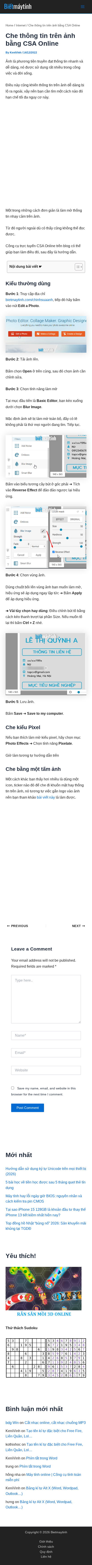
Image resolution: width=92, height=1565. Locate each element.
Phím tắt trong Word (41, 1458)
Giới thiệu (46, 1541)
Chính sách (46, 1546)
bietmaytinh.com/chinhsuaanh (29, 300)
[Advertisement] (46, 154)
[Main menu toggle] (82, 7)
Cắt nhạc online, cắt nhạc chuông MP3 (55, 1423)
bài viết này (46, 797)
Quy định (46, 1551)
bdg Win (12, 1423)
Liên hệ (46, 1556)
